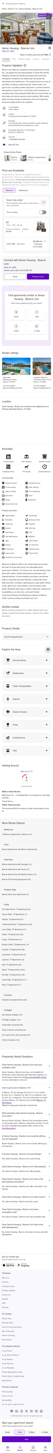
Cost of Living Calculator (12, 1327)
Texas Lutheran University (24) (14, 1030)
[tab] (9, 190)
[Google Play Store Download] (24, 1265)
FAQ (4, 1303)
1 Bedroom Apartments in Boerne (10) (17, 834)
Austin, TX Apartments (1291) (13, 969)
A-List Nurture (7, 1363)
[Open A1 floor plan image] (41, 226)
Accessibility (7, 1400)
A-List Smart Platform (10, 1355)
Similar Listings (24, 59)
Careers (5, 1282)
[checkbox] (16, 313)
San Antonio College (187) (12, 1014)
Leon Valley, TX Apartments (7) (14, 929)
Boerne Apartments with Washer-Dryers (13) (19, 874)
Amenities (46, 59)
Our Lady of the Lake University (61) (16, 1035)
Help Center (7, 1380)
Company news (8, 1286)
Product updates (8, 1290)
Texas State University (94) (12, 1025)
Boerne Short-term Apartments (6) (15, 894)
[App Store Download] (9, 1265)
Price (14, 59)
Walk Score (25, 771)
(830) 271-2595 (8, 51)
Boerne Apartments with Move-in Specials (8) (19, 849)
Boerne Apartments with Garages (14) (17, 864)
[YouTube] (31, 1411)
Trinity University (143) (10, 1040)
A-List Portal (7, 1351)
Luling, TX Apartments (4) (12, 939)
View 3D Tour (13, 144)
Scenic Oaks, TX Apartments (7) (14, 914)
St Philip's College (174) (11, 1020)
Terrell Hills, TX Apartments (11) (14, 979)
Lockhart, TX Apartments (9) (13, 959)
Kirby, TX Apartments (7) (11, 984)
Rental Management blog (12, 1372)
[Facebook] (21, 1411)
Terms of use (7, 1396)
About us (5, 1277)
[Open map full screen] (48, 649)
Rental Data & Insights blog (13, 1376)
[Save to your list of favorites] (48, 17)
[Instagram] (36, 1411)
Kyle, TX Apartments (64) (12, 964)
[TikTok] (41, 1411)
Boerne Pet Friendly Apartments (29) (16, 879)
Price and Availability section (36, 1077)
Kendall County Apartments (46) (14, 999)
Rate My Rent (7, 1322)
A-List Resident (8, 1368)
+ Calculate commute (16, 139)
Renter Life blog (8, 1335)
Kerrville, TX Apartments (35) (13, 974)
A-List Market (7, 1359)
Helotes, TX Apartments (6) (12, 919)
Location (36, 59)
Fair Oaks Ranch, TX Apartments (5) (16, 909)
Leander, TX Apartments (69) (13, 949)
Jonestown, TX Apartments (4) (14, 954)
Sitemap (5, 1307)
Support (5, 1299)
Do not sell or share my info (13, 1404)
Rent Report (7, 1339)
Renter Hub (6, 1318)
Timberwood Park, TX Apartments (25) (17, 924)
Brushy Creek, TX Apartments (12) (15, 944)
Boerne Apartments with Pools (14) (15, 869)
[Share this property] (49, 48)
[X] (26, 1411)
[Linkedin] (16, 1411)
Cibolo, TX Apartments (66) (12, 934)
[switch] (42, 212)
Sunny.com (6, 1294)
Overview (6, 59)
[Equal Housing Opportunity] (11, 1411)
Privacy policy (7, 1391)
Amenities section (9, 1128)
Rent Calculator (8, 1331)
